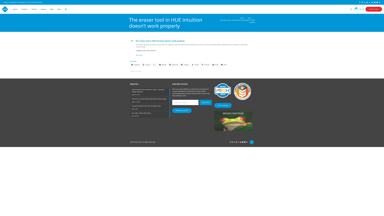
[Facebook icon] (359, 2)
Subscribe (205, 102)
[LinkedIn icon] (372, 2)
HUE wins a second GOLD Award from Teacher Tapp (149, 99)
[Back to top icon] (252, 142)
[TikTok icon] (367, 2)
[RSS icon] (379, 2)
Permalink (139, 55)
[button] (192, 41)
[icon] (374, 2)
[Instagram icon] (362, 2)
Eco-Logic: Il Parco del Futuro (141, 113)
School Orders (373, 9)
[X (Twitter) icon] (364, 2)
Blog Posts (134, 84)
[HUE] (5, 9)
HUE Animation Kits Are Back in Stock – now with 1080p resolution (148, 91)
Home (242, 18)
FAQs (249, 18)
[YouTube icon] (369, 2)
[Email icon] (377, 2)
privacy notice (196, 93)
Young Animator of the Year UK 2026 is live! (146, 106)
